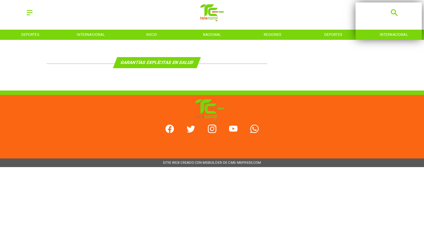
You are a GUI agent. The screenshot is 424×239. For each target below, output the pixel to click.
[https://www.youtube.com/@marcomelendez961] (233, 131)
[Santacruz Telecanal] (29, 15)
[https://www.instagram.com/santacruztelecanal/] (212, 131)
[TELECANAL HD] (212, 19)
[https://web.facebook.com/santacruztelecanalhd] (169, 131)
